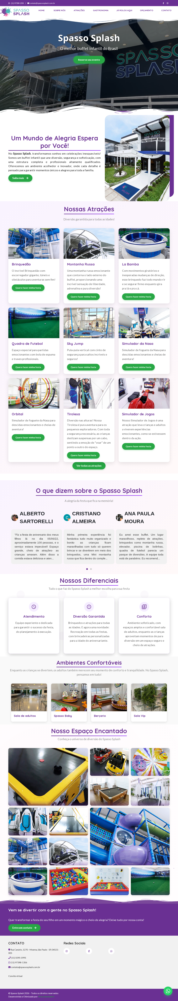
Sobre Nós (59, 10)
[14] (27, 821)
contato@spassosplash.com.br (42, 3)
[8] (109, 881)
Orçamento (146, 10)
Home (41, 10)
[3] (130, 836)
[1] (48, 777)
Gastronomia (100, 10)
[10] (109, 762)
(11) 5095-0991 (18, 957)
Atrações (79, 10)
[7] (68, 881)
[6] (27, 881)
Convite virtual (15, 976)
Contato (166, 10)
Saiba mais (18, 178)
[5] (68, 851)
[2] (68, 821)
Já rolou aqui (124, 10)
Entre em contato (22, 927)
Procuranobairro (46, 996)
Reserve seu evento (89, 59)
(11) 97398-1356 (17, 3)
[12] (109, 792)
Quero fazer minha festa (28, 287)
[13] (150, 792)
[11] (150, 762)
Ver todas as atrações (89, 465)
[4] (27, 851)
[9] (150, 881)
